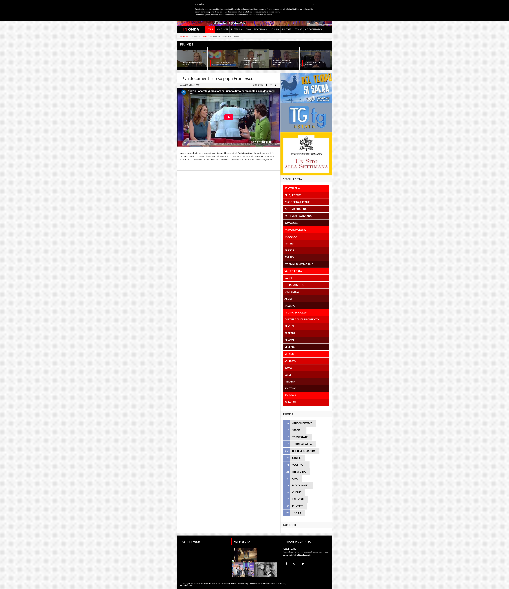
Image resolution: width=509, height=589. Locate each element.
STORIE (296, 457)
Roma (288, 367)
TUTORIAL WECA (302, 444)
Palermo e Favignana (298, 215)
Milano (289, 353)
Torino (289, 257)
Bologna (290, 395)
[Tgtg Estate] (306, 131)
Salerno (289, 305)
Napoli (288, 278)
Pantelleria (292, 188)
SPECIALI (297, 430)
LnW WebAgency (267, 583)
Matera (289, 243)
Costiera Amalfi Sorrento (301, 319)
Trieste (289, 250)
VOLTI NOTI (299, 464)
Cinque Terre (292, 195)
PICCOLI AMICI (300, 485)
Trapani (289, 333)
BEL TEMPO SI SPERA (303, 451)
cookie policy (274, 12)
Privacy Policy (230, 583)
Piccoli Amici (261, 29)
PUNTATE (297, 506)
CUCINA (296, 492)
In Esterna (237, 29)
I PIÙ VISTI (298, 499)
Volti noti (222, 29)
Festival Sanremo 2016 (298, 264)
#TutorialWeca (313, 29)
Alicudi (289, 326)
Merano (289, 381)
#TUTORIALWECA (302, 423)
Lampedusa (291, 291)
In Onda (195, 36)
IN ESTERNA (299, 471)
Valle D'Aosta (293, 271)
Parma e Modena (295, 229)
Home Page (184, 36)
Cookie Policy (242, 583)
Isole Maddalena (295, 209)
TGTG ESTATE (300, 437)
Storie (209, 29)
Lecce (287, 374)
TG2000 (298, 29)
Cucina (275, 29)
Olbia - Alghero (294, 284)
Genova (289, 340)
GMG (248, 29)
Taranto (290, 402)
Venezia (289, 347)
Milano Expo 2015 (295, 312)
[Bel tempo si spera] (306, 102)
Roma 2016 (291, 222)
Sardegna (290, 236)
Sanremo (290, 360)
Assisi (288, 298)
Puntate (286, 29)
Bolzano (290, 388)
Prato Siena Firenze (297, 202)
